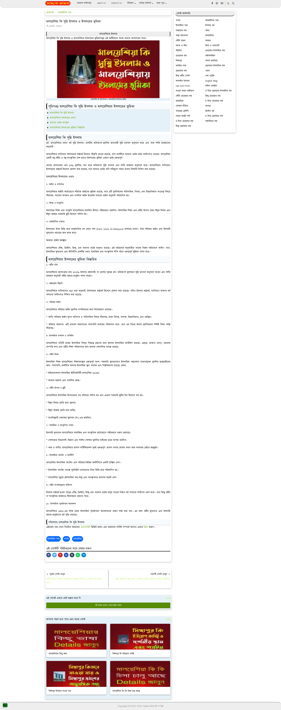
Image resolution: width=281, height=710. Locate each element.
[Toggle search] (233, 3)
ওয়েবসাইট (85, 527)
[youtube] (222, 3)
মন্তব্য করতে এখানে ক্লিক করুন (109, 605)
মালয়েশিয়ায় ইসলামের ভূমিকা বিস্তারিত (67, 127)
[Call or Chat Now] (5, 705)
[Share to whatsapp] (78, 555)
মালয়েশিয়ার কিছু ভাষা (58, 653)
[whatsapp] (217, 3)
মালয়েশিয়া (77, 538)
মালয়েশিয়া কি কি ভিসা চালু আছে (126, 691)
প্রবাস (66, 538)
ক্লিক (146, 527)
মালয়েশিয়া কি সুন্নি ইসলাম (62, 113)
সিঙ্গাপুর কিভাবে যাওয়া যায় (60, 691)
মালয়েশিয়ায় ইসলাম (108, 34)
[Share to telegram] (83, 555)
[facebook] (212, 3)
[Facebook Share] (48, 555)
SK (161, 706)
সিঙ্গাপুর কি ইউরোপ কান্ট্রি (123, 653)
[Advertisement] (205, 156)
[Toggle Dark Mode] (228, 3)
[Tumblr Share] (72, 555)
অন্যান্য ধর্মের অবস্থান (59, 122)
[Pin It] (60, 555)
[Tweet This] (54, 555)
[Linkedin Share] (66, 555)
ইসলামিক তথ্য (53, 538)
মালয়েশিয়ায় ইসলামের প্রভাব (63, 118)
